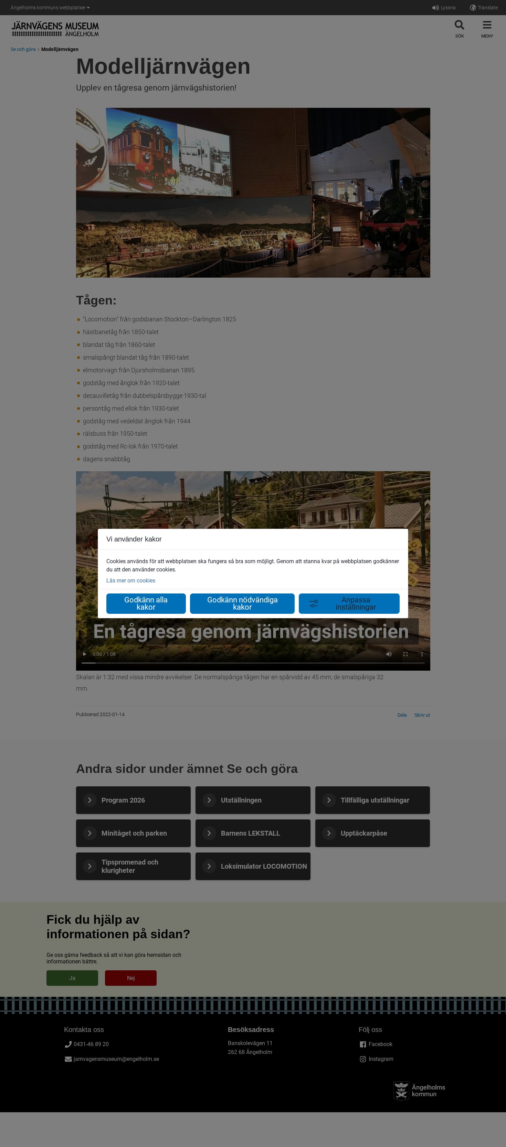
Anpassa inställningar (356, 604)
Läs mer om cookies (130, 580)
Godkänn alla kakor (146, 604)
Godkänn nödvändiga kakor (242, 604)
